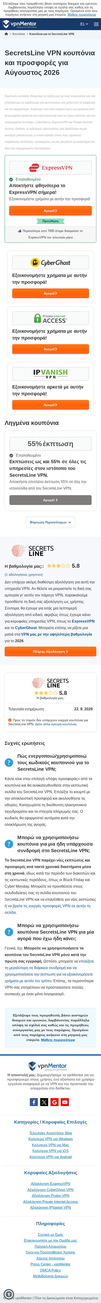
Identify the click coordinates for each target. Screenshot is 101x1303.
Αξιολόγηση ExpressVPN (50, 1184)
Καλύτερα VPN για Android (51, 1157)
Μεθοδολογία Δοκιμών (50, 1276)
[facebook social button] (34, 1102)
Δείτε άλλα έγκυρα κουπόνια (55, 724)
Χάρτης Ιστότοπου (50, 1258)
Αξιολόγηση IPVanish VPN (50, 1207)
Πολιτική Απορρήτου (50, 1246)
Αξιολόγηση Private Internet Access (50, 1202)
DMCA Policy (50, 1270)
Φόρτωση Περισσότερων (48, 522)
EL (83, 24)
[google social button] (54, 1102)
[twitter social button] (44, 1102)
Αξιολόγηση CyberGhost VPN (50, 1190)
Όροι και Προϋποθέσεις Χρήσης (50, 1252)
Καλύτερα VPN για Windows (50, 1139)
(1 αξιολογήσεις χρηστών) (24, 574)
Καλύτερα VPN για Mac (50, 1145)
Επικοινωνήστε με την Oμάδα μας (50, 1240)
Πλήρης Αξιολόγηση (49, 651)
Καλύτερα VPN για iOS (50, 1151)
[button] (9, 1294)
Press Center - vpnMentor (50, 1264)
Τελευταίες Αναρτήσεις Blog (50, 1133)
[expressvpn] (50, 198)
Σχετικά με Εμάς (50, 1234)
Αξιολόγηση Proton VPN (50, 1196)
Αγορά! (49, 211)
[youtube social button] (65, 1102)
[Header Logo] (19, 24)
